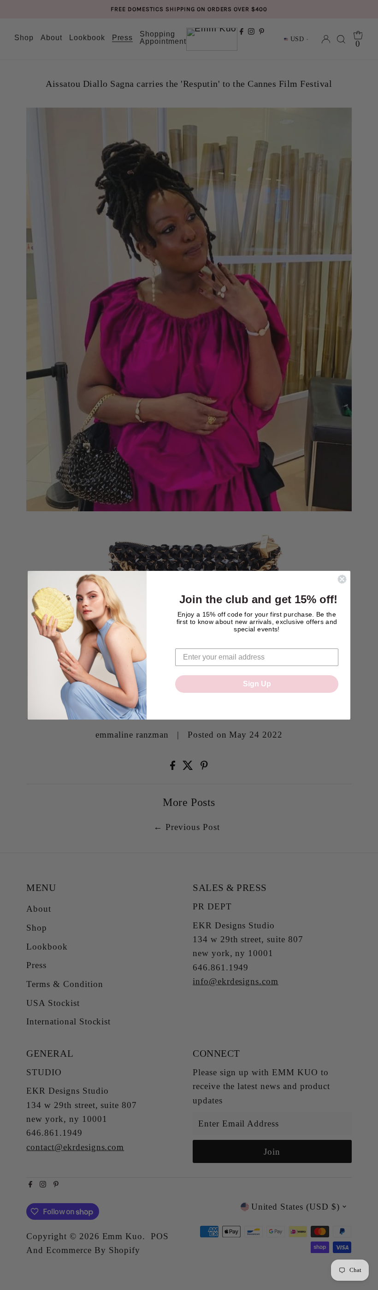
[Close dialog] (342, 579)
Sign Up (257, 684)
